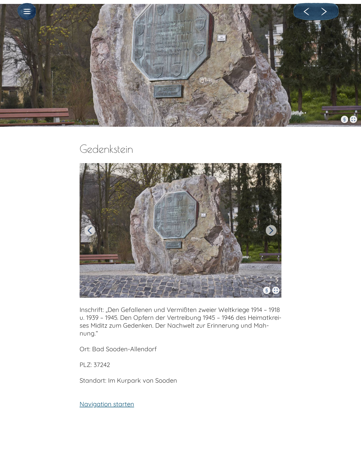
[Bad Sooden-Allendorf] (307, 11)
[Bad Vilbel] (325, 11)
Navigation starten (107, 404)
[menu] (26, 12)
